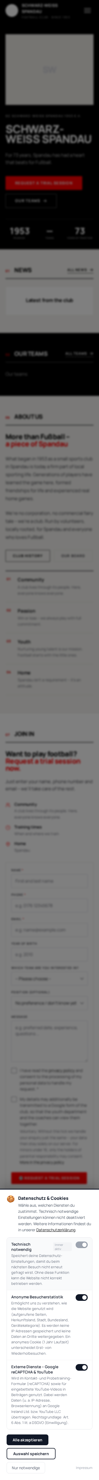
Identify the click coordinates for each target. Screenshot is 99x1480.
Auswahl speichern (31, 1453)
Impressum (84, 1467)
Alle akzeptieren (27, 1439)
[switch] (82, 1244)
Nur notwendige (26, 1467)
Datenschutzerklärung (55, 1229)
